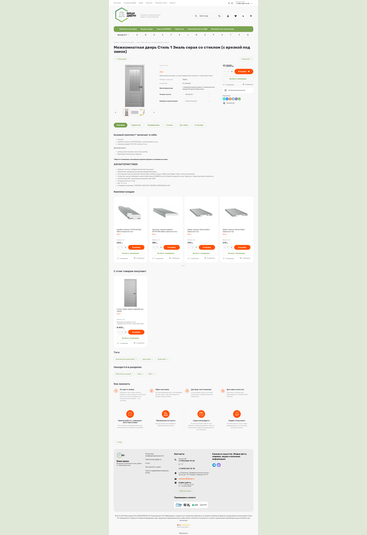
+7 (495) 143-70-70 (187, 469)
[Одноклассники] (230, 99)
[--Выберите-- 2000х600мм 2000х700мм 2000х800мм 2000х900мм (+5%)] (197, 94)
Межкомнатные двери (127, 42)
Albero (162, 72)
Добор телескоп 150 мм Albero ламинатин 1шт (234, 231)
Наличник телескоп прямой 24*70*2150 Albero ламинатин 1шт (165, 231)
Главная (116, 42)
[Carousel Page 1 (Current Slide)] (182, 265)
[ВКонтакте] (227, 99)
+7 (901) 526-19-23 (242, 3)
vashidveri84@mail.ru (186, 479)
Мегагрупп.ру (183, 533)
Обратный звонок (185, 491)
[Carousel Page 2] (184, 265)
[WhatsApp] (239, 99)
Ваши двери (123, 461)
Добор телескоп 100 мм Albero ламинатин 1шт (198, 231)
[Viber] (236, 99)
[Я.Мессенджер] (224, 99)
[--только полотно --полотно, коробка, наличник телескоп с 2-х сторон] (197, 101)
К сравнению (230, 84)
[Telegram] (233, 99)
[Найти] (196, 16)
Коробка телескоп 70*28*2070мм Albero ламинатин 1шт (129, 231)
